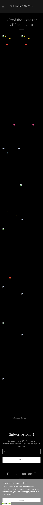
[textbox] (21, 451)
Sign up (21, 460)
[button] (4, 7)
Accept (21, 500)
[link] (21, 6)
